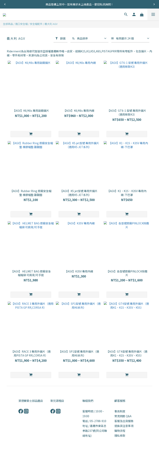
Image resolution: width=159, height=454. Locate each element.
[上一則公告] (5, 4)
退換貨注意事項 (123, 426)
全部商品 (8, 24)
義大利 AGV (51, 24)
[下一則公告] (154, 4)
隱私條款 (119, 435)
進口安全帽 (21, 24)
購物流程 (119, 431)
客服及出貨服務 (123, 421)
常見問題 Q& (122, 416)
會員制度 (119, 411)
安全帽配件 (36, 24)
